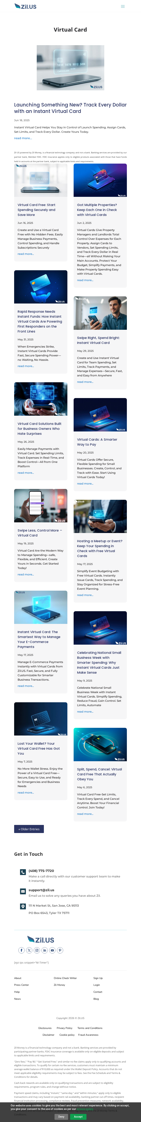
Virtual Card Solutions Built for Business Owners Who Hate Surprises (40, 428)
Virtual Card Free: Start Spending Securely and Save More (36, 210)
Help (17, 992)
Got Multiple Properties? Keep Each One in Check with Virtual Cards (97, 210)
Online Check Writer (65, 978)
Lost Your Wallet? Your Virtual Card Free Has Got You (39, 748)
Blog (96, 999)
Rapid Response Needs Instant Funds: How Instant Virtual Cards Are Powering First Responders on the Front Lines (40, 321)
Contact (97, 992)
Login (96, 985)
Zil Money (59, 985)
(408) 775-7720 (41, 871)
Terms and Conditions (89, 1028)
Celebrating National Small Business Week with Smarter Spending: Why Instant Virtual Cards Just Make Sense (99, 662)
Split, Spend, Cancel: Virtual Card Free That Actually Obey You (99, 774)
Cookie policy (67, 1035)
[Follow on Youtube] (52, 950)
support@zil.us (41, 890)
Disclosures (45, 1028)
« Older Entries (29, 829)
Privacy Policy (63, 1028)
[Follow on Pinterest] (60, 950)
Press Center (21, 985)
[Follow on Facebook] (21, 950)
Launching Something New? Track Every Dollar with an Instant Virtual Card (70, 108)
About (17, 978)
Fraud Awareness (88, 1035)
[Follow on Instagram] (37, 950)
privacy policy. (85, 1108)
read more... (23, 138)
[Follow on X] (29, 950)
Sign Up (98, 978)
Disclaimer (48, 1035)
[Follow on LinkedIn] (44, 950)
